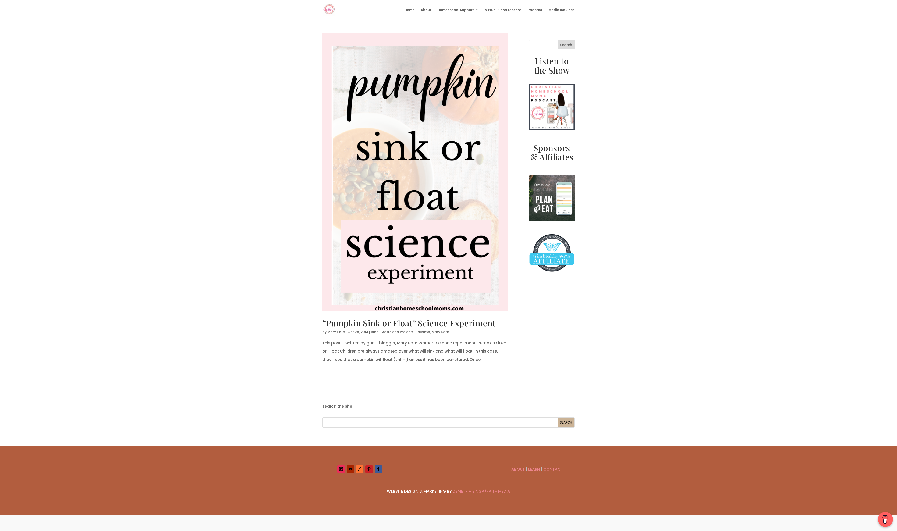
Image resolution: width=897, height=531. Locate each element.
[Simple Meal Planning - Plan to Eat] (552, 219)
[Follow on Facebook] (378, 469)
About (426, 10)
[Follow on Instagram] (341, 469)
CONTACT (553, 469)
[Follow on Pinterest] (369, 469)
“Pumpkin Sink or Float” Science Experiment (408, 322)
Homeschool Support (456, 10)
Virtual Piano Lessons (503, 10)
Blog (375, 332)
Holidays (422, 332)
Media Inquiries (561, 10)
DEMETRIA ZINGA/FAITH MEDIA (481, 491)
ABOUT (518, 469)
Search (566, 45)
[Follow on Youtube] (350, 469)
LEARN (534, 469)
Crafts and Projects (397, 332)
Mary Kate (336, 332)
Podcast (535, 10)
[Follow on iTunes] (359, 469)
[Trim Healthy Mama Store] (552, 275)
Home (410, 10)
